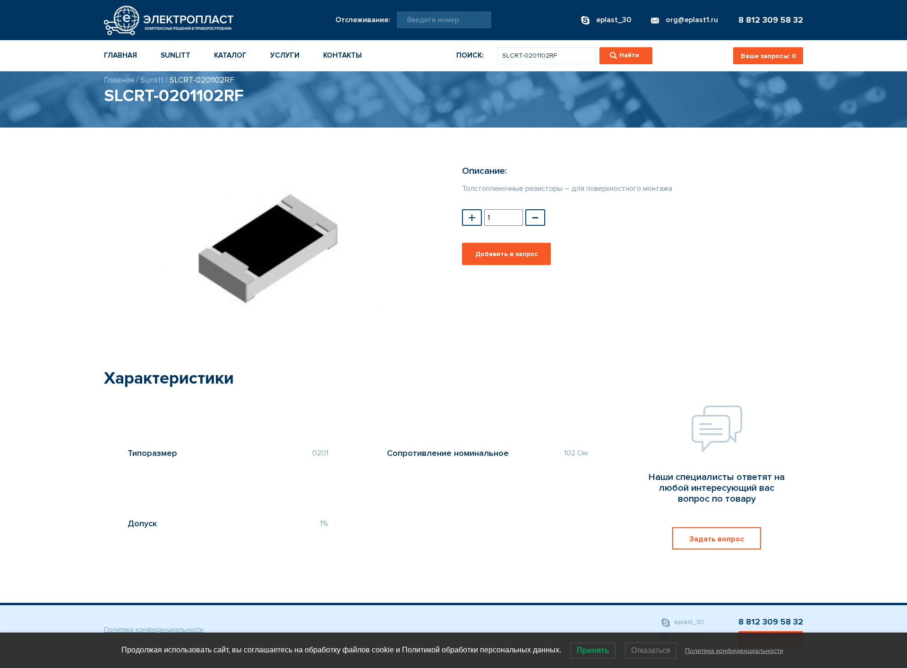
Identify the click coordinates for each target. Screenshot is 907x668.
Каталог (230, 55)
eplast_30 (688, 622)
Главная (120, 55)
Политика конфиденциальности (154, 629)
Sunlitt (175, 55)
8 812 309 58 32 (770, 20)
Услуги (284, 55)
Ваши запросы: (768, 56)
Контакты (342, 55)
